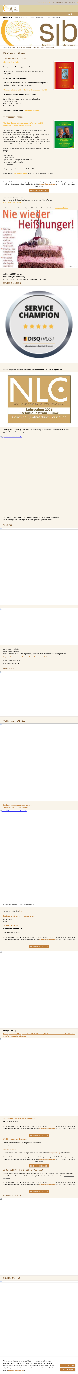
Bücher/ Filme (50, 47)
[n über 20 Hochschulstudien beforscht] (39, 856)
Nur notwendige (67, 1366)
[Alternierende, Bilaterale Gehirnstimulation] (7, 44)
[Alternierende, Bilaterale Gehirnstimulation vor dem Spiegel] (9, 44)
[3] (71, 266)
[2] (69, 266)
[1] (67, 266)
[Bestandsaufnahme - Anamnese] (17, 44)
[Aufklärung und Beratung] (13, 44)
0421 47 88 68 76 (44, 2)
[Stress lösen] (5, 44)
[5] (74, 266)
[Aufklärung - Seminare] (24, 44)
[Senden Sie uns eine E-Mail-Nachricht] (77, 2)
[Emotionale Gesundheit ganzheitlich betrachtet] (19, 44)
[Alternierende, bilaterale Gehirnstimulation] (15, 44)
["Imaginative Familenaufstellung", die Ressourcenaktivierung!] (39, 239)
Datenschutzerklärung (47, 184)
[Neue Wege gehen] (30, 44)
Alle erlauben (67, 1370)
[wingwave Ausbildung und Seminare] (20, 44)
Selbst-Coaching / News (36, 47)
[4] (72, 266)
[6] (76, 266)
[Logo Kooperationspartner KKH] (39, 474)
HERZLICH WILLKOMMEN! (20, 47)
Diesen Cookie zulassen (39, 191)
